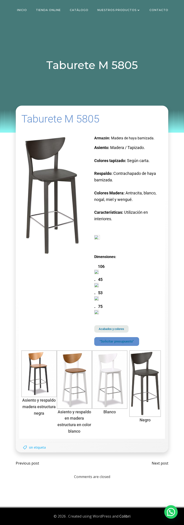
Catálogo (79, 10)
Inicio (22, 10)
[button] (171, 512)
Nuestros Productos (116, 10)
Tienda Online (48, 10)
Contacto (158, 10)
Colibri (124, 516)
